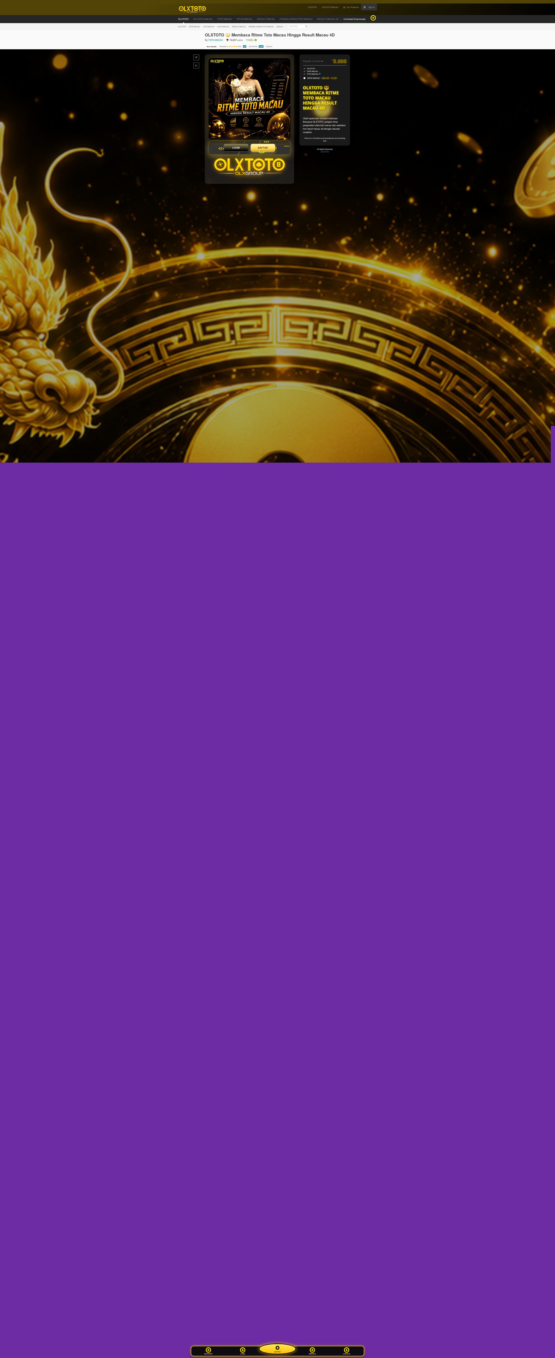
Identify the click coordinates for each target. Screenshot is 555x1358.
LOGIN (236, 147)
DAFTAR (263, 147)
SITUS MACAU (223, 26)
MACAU (280, 26)
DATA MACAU (194, 26)
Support (269, 46)
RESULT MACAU (239, 26)
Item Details (212, 46)
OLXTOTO (182, 26)
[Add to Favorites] (196, 57)
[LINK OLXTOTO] (249, 99)
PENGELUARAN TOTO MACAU (261, 26)
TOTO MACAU (208, 26)
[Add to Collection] (196, 65)
